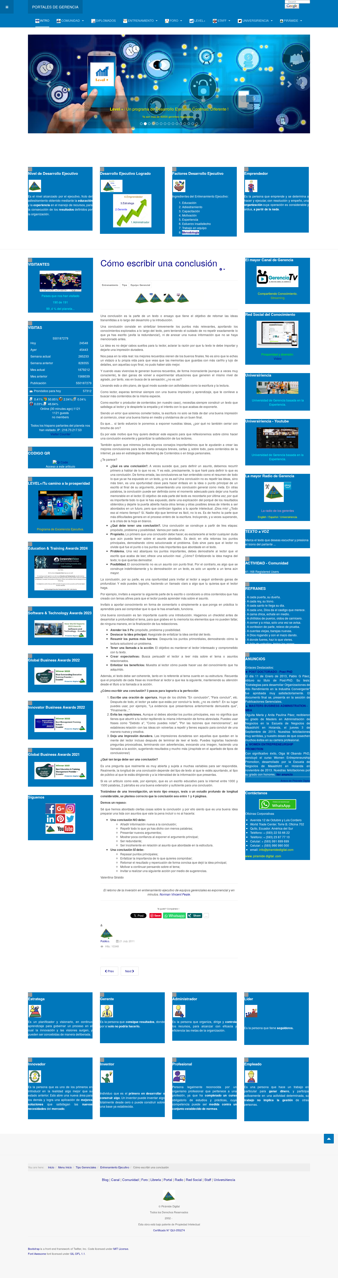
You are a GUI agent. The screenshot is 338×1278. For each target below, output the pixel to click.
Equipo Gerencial (140, 285)
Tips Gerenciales (86, 1167)
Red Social (194, 1179)
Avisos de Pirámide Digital (295, 780)
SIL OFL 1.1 (77, 1254)
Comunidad (130, 1179)
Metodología (190, 232)
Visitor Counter (60, 434)
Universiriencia (288, 517)
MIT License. (121, 1249)
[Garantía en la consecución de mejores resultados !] (169, 84)
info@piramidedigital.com (276, 849)
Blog (105, 1179)
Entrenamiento (110, 285)
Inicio (51, 1167)
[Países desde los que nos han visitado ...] (60, 281)
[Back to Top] (329, 1138)
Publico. (105, 941)
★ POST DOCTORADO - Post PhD (268, 671)
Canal (115, 1179)
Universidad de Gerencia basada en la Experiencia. (278, 457)
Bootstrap (34, 1249)
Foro (144, 1179)
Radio (179, 1179)
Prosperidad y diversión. (277, 354)
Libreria (155, 1179)
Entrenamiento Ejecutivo (114, 1167)
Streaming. (277, 298)
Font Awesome (37, 1254)
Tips (124, 285)
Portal (168, 1179)
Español (273, 517)
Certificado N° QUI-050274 (169, 1230)
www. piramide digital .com (263, 856)
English (262, 517)
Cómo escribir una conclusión (158, 262)
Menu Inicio (65, 1167)
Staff (207, 1179)
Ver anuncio (284, 774)
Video (278, 358)
